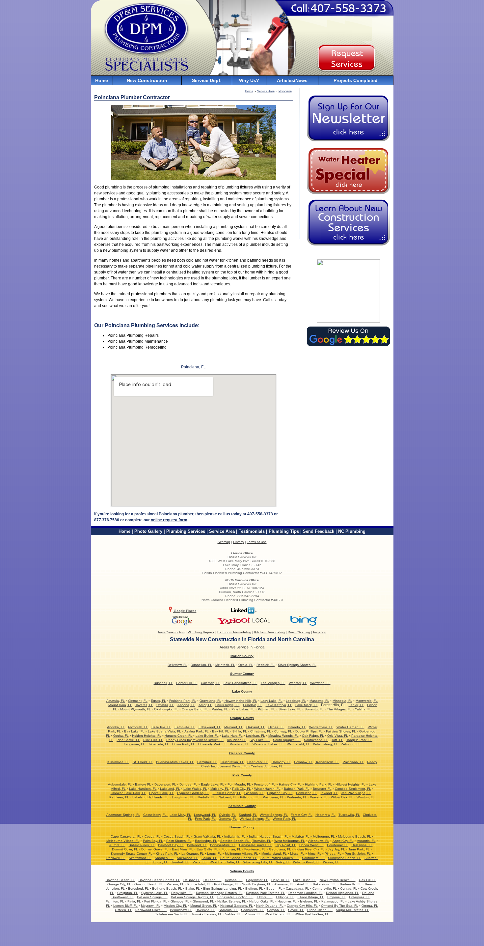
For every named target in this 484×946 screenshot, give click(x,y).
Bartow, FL (143, 784)
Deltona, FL (234, 880)
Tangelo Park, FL (359, 740)
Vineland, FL (239, 744)
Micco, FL (297, 853)
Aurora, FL (117, 845)
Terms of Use (257, 542)
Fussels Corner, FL (227, 793)
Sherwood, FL (187, 858)
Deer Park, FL (257, 762)
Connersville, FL (324, 888)
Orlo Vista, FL (337, 735)
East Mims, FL (182, 849)
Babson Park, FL (296, 788)
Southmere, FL (313, 858)
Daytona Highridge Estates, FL (219, 893)
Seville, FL (296, 910)
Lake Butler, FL (207, 735)
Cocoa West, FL (311, 845)
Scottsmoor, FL (140, 858)
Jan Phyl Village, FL (356, 793)
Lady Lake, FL (271, 700)
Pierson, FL (175, 884)
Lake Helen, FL (304, 880)
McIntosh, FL (225, 665)
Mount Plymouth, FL (135, 709)
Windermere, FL (321, 727)
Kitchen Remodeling (269, 632)
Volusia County (242, 871)
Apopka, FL (116, 727)
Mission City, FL (175, 905)
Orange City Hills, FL (302, 905)
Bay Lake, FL (134, 731)
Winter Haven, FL (267, 788)
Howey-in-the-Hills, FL (240, 700)
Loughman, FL (183, 797)
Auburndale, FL (120, 784)
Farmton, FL (115, 901)
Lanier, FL (356, 705)
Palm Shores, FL (179, 841)
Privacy (238, 542)
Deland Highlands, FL (342, 893)
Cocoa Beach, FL (177, 836)
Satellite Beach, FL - (235, 841)
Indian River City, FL (309, 849)
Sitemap (224, 542)
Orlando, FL (297, 727)
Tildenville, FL (158, 744)
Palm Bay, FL (153, 841)
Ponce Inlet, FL (199, 884)
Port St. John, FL (358, 853)
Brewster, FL (322, 788)
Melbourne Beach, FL (354, 836)
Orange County (242, 718)
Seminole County (242, 806)
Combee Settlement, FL (353, 788)
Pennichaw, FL (181, 910)
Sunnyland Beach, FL (344, 858)
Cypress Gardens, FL (193, 793)
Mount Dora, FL (120, 705)
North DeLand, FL (269, 905)
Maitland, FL (233, 727)
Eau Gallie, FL (207, 849)
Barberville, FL (351, 884)
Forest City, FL (301, 815)
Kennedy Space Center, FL (131, 853)
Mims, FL (314, 853)
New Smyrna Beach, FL (338, 880)
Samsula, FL (228, 910)
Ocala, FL (245, 665)
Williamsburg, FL (325, 744)
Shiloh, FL (209, 858)
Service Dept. (207, 80)
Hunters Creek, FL (179, 735)
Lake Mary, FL (180, 815)
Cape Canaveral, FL (126, 836)
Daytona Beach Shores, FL (159, 880)
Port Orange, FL (226, 884)
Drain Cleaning (299, 632)
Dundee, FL (188, 784)
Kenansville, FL (327, 762)
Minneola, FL (342, 700)
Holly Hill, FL (280, 880)
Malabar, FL (300, 836)
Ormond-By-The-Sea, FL (339, 905)
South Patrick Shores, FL (279, 858)
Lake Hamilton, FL (143, 788)
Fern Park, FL (205, 818)
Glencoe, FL (180, 901)
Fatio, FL (134, 901)
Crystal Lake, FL (161, 793)
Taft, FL (337, 740)
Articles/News (292, 80)
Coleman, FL (210, 683)
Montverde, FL (367, 700)
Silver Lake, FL (290, 709)
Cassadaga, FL (297, 888)
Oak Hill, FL (367, 880)
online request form (169, 520)
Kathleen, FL (119, 797)
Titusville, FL (261, 841)
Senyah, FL (276, 910)
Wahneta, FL (297, 797)
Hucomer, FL (287, 901)
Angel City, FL (343, 841)
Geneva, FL (228, 818)
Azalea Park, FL (196, 731)
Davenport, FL (165, 784)
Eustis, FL (158, 700)
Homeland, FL (306, 793)
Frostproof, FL (265, 784)
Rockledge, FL (206, 841)
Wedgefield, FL (298, 744)
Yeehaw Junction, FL (267, 766)
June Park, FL (359, 849)
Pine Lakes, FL (243, 709)
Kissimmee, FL (118, 762)
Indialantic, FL (235, 836)
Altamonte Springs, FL (123, 815)
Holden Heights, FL (146, 735)
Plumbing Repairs (201, 632)
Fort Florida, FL (155, 901)
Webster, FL (298, 683)
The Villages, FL (273, 683)
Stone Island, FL (320, 910)
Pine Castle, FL (128, 740)
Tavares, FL (144, 705)
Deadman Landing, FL (305, 893)
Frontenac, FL (255, 849)
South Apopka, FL (287, 740)
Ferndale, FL (252, 705)
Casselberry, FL (155, 815)
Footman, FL (231, 849)
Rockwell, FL (115, 858)
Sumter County (242, 673)
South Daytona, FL (256, 884)
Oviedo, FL (227, 815)
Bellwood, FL (197, 845)
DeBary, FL (191, 880)
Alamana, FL (284, 884)
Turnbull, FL (180, 862)
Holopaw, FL (303, 762)
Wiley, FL (283, 862)
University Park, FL (212, 744)
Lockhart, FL (255, 735)
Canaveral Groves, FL (255, 845)
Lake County (242, 691)
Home (101, 80)
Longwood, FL (205, 815)
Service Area (266, 91)
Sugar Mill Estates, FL (352, 910)
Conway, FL (283, 731)
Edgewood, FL (210, 727)
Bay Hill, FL (220, 731)
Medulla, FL (206, 797)
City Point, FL (286, 845)
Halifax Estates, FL (231, 901)
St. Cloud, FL (143, 762)
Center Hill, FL (187, 683)
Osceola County (242, 753)
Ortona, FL (370, 905)
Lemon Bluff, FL (125, 905)
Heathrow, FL (325, 815)
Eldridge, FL (285, 897)
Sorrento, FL (314, 709)
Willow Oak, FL (342, 797)
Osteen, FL (123, 910)
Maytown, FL (150, 905)
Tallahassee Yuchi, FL (171, 914)
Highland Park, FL (318, 784)
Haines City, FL (290, 784)
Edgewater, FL (257, 880)
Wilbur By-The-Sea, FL (312, 914)
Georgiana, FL (280, 849)
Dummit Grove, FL (155, 849)
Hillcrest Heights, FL (350, 784)
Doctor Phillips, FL (309, 731)
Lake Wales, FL (195, 788)
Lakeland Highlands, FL (150, 797)
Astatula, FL (115, 700)
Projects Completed (356, 80)
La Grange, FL (192, 853)
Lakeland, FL (170, 788)
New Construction (147, 80)
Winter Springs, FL (274, 815)
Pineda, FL (333, 853)
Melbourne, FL (324, 836)
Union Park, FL (183, 744)
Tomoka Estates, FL (207, 914)
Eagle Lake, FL (212, 784)
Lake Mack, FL (306, 705)
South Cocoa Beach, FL (238, 858)
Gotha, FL (121, 735)
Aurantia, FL (366, 841)
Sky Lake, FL (260, 740)
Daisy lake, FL (182, 893)
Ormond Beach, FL (148, 884)
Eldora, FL (265, 897)
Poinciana (285, 91)
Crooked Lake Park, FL (128, 793)
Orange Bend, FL (195, 709)
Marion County (242, 656)
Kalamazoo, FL (332, 901)
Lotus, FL (214, 853)
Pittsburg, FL (249, 797)
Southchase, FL (316, 740)
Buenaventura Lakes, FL (175, 762)
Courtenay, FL (337, 845)
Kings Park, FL (167, 853)
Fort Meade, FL (239, 784)
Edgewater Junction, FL (235, 897)
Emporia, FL (336, 897)
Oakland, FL (255, 727)
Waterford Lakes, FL (268, 744)
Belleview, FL (177, 665)
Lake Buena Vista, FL (164, 731)
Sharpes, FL (164, 858)
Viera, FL (199, 862)
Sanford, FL (248, 815)
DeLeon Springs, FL (152, 897)
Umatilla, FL (165, 705)
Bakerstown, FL (324, 884)
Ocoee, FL (276, 727)
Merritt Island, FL (274, 853)
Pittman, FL (266, 709)
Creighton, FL (127, 893)
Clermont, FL (138, 700)
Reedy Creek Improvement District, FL (195, 740)
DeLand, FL (212, 880)
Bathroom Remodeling (234, 632)
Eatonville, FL (185, 727)
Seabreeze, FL (252, 910)
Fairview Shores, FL (341, 731)
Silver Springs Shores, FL (297, 665)
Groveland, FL (210, 700)
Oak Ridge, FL (313, 735)
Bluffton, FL (254, 888)
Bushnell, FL (163, 683)
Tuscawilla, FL (349, 815)
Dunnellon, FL (201, 665)
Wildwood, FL (320, 683)
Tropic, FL (160, 862)
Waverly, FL (319, 797)
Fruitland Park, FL (182, 700)
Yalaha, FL (363, 709)
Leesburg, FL (296, 700)
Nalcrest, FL (228, 797)
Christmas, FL (260, 731)
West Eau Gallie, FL (225, 862)
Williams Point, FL (306, 862)
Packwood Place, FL (151, 910)
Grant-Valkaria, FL (207, 836)
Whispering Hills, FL (258, 862)
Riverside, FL (205, 910)
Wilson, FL (331, 862)
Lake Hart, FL (232, 735)
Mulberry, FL (219, 788)
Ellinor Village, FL (311, 897)
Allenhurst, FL (318, 841)
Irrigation (319, 632)
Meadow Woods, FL (283, 735)
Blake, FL (192, 888)
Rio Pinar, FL (236, 740)
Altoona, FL (186, 705)
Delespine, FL (362, 845)
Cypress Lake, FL (154, 893)
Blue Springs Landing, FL (222, 888)
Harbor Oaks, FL (261, 901)
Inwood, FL (329, 793)
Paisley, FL (220, 709)
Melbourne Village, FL (123, 841)
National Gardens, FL (236, 905)
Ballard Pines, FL (142, 845)
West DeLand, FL (278, 914)
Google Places (184, 611)
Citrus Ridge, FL (227, 705)
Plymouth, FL (138, 727)
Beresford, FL (138, 888)
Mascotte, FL (319, 700)
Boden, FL (274, 888)
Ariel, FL (303, 884)
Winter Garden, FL (350, 727)
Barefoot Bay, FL (171, 845)
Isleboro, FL (309, 901)
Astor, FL (205, 705)
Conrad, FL (348, 888)
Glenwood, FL (203, 901)
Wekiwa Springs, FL (255, 818)
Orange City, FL (119, 884)
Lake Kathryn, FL (279, 705)
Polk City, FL (241, 788)
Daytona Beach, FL (120, 880)
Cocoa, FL (152, 836)
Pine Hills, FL (153, 740)
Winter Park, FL (284, 818)
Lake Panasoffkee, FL (240, 683)
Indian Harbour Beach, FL (268, 836)
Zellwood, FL (351, 744)
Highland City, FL (280, 793)
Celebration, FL (232, 762)
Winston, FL (366, 797)
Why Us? (249, 80)
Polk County (242, 775)
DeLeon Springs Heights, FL (192, 897)
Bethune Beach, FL (167, 888)
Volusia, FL (253, 914)
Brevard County (242, 827)
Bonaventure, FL (223, 845)
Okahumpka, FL (166, 709)
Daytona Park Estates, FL (265, 893)
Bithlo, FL (239, 731)
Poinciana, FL (193, 367)
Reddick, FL (265, 665)
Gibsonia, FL (254, 793)
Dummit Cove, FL (125, 849)
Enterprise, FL (359, 897)
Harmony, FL (281, 762)
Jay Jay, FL (336, 849)
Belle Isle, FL (161, 727)
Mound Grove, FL (203, 905)
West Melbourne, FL (289, 841)
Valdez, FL (233, 914)
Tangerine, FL (134, 744)
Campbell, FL (207, 762)
